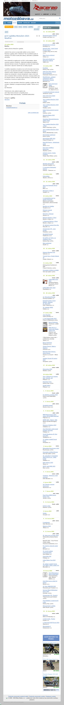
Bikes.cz (6, 0)
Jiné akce (36, 29)
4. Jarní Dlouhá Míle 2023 (49, 318)
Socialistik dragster (48, 405)
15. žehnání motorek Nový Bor (51, 225)
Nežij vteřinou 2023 (48, 462)
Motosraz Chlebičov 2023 (49, 425)
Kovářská (45, 68)
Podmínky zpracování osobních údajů (18, 696)
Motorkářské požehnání (49, 134)
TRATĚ (20, 22)
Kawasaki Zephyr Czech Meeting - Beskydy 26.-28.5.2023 (49, 302)
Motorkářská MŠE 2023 (49, 138)
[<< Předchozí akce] (37, 36)
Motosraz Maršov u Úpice (49, 217)
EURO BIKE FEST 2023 (49, 287)
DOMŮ (9, 22)
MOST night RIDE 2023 (49, 466)
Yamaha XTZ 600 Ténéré (51, 642)
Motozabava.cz (25, 0)
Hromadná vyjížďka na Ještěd (51, 270)
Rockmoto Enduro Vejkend (50, 35)
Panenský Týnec (47, 381)
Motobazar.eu (15, 0)
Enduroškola (46, 176)
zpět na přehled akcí (33, 112)
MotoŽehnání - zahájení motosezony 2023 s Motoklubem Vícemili (49, 78)
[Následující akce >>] (39, 36)
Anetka (44, 513)
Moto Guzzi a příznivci (48, 55)
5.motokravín (46, 522)
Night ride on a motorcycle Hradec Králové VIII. (54, 329)
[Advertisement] (22, 132)
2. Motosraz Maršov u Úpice (50, 221)
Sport (6, 31)
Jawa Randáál (46, 315)
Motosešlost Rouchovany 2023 (51, 448)
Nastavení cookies (51, 696)
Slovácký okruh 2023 (48, 163)
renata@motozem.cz (11, 107)
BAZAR (33, 22)
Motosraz (45, 615)
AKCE (14, 22)
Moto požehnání (47, 243)
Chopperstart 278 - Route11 (50, 595)
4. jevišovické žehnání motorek (51, 92)
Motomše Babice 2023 (49, 115)
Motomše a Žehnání (48, 213)
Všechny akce (9, 26)
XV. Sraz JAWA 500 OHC (49, 586)
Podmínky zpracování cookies (37, 696)
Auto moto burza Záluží (49, 95)
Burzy (20, 26)
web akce (7, 99)
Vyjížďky (30, 26)
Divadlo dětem (46, 385)
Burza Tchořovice (53, 322)
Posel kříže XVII (47, 556)
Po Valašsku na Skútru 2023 (50, 394)
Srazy (15, 26)
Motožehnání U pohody (49, 44)
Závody (25, 26)
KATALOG (27, 22)
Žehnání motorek (47, 210)
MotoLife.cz (35, 0)
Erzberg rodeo (46, 506)
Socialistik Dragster (48, 234)
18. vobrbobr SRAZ (48, 307)
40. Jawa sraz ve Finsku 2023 (51, 535)
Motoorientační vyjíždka (49, 606)
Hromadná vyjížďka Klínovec (50, 452)
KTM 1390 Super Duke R (51, 659)
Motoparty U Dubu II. (48, 190)
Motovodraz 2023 (47, 369)
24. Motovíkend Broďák (49, 297)
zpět (39, 26)
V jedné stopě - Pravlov (49, 619)
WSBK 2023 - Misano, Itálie (50, 420)
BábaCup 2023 (47, 526)
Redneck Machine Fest (49, 252)
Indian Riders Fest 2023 (49, 560)
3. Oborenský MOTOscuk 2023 (51, 622)
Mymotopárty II (47, 626)
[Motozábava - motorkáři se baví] (19, 18)
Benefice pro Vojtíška (48, 206)
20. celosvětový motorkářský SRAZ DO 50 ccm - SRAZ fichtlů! (50, 457)
